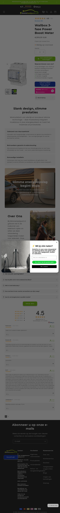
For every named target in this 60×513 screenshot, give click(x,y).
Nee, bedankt (44, 266)
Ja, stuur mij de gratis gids (44, 262)
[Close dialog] (57, 242)
